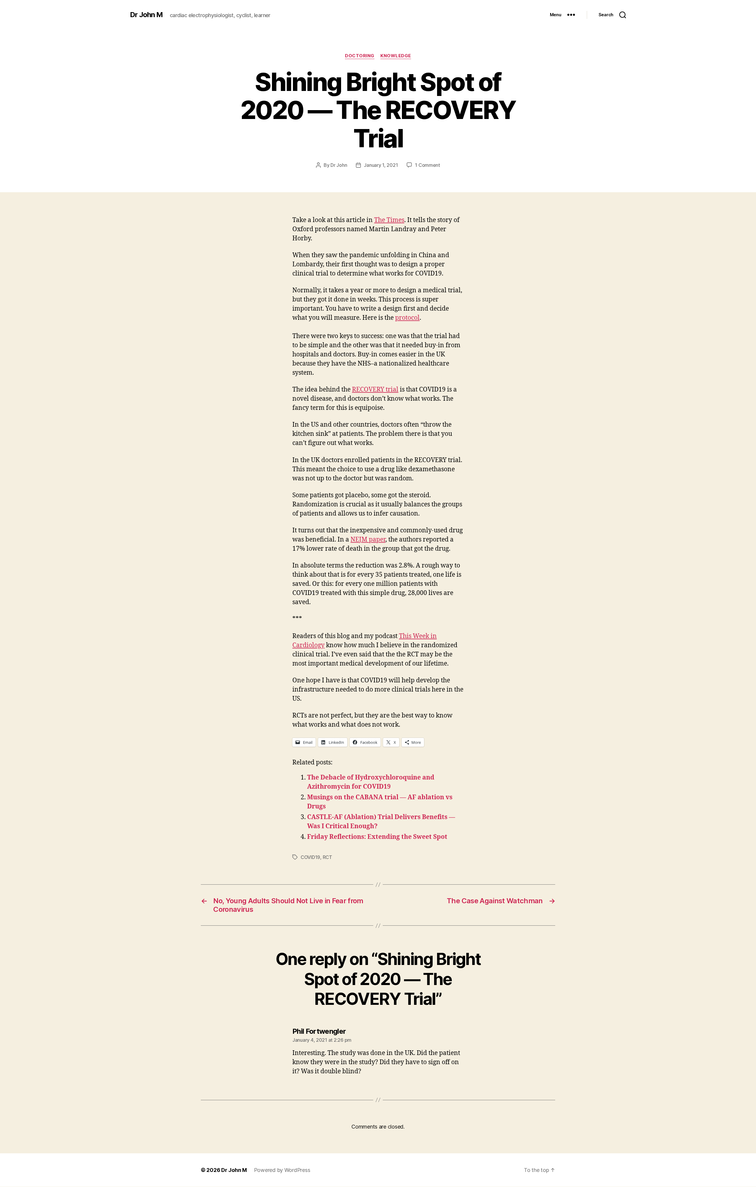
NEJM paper (368, 540)
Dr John (338, 165)
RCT (327, 857)
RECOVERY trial (375, 390)
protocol (407, 318)
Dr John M (146, 14)
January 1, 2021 (381, 165)
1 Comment (427, 165)
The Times (389, 220)
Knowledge (395, 55)
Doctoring (359, 55)
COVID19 (310, 857)
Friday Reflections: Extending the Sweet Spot (377, 837)
